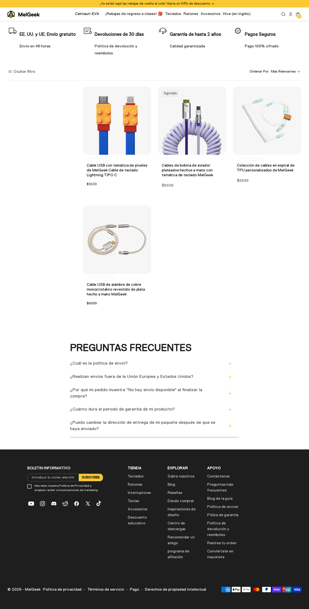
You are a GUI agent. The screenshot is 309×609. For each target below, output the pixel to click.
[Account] (290, 14)
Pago (134, 590)
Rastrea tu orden (221, 543)
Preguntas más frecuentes (220, 487)
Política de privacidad (62, 590)
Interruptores (139, 493)
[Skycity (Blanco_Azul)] (247, 159)
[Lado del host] (172, 159)
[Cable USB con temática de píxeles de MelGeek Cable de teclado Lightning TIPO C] (117, 120)
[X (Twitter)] (88, 503)
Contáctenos (218, 476)
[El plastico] (165, 159)
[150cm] (90, 278)
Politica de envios (222, 507)
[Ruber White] (261, 159)
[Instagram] (42, 503)
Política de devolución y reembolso (218, 529)
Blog (171, 485)
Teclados (135, 476)
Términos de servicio (105, 590)
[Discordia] (54, 503)
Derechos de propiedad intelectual (175, 590)
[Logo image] (23, 14)
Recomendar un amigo (181, 540)
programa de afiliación (178, 554)
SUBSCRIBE (91, 477)
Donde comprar (181, 501)
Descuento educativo (137, 520)
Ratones (135, 485)
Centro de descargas (177, 526)
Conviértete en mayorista (220, 554)
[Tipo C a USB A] (90, 159)
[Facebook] (76, 503)
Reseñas (175, 493)
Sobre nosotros (181, 476)
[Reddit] (65, 503)
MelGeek (33, 590)
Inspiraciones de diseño (182, 512)
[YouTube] (31, 503)
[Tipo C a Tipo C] (97, 159)
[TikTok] (99, 503)
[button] (283, 14)
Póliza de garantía (222, 515)
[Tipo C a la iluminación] (104, 159)
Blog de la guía (219, 499)
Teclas (133, 501)
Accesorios (137, 509)
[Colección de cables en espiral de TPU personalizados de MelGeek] (267, 120)
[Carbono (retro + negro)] (254, 159)
